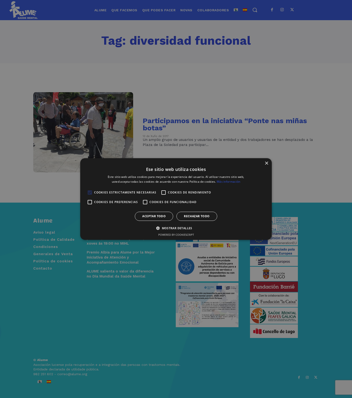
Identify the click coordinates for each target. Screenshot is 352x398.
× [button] (266, 163)
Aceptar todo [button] (154, 216)
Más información (228, 182)
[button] (176, 228)
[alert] (176, 199)
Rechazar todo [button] (197, 216)
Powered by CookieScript (176, 234)
